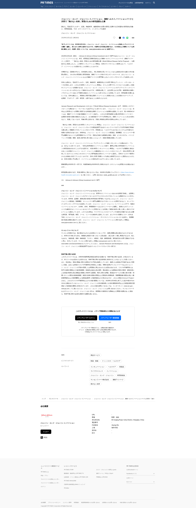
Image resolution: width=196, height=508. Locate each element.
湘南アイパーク (118, 379)
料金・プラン (44, 475)
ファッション (92, 6)
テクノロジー (49, 6)
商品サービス (95, 355)
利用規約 (76, 502)
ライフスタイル (104, 6)
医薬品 (121, 367)
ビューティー (82, 6)
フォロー (46, 432)
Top (42, 6)
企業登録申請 (139, 3)
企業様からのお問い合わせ (109, 502)
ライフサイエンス (97, 371)
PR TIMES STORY (69, 470)
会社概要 (43, 502)
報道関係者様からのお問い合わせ (90, 502)
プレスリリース (53, 398)
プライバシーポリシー (54, 502)
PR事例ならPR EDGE (102, 477)
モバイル (58, 6)
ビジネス (114, 6)
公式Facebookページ (132, 470)
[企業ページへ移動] (47, 416)
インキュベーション (97, 367)
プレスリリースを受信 (125, 3)
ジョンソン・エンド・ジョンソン (102, 375)
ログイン (148, 3)
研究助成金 (121, 375)
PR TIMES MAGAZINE (70, 481)
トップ (44, 398)
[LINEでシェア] (127, 37)
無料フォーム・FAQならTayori (104, 473)
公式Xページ (129, 478)
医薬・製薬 (94, 361)
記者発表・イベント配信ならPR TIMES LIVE (76, 477)
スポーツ (128, 6)
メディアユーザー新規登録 (110, 318)
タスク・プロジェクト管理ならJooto (106, 470)
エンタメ (73, 6)
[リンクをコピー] (133, 37)
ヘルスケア (112, 367)
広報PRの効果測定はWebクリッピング (74, 484)
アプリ (65, 6)
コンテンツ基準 (67, 502)
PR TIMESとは (45, 472)
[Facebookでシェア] (123, 37)
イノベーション (112, 371)
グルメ (121, 6)
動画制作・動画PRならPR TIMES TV (74, 473)
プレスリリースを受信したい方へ (50, 479)
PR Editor (66, 488)
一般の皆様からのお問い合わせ (127, 502)
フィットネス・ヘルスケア (111, 361)
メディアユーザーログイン (86, 318)
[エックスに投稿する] (120, 37)
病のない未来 (95, 384)
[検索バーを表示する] (154, 2)
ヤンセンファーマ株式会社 (100, 379)
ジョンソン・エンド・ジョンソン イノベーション (76, 398)
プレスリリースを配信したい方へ (50, 483)
